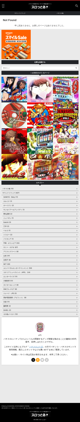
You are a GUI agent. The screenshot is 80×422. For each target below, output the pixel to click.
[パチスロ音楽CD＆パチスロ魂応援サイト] (40, 7)
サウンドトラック (20, 13)
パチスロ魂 (60, 13)
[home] (47, 360)
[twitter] (33, 360)
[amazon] (38, 360)
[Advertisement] (40, 381)
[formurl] (42, 360)
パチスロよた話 (36, 347)
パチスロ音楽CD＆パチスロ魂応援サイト (40, 411)
